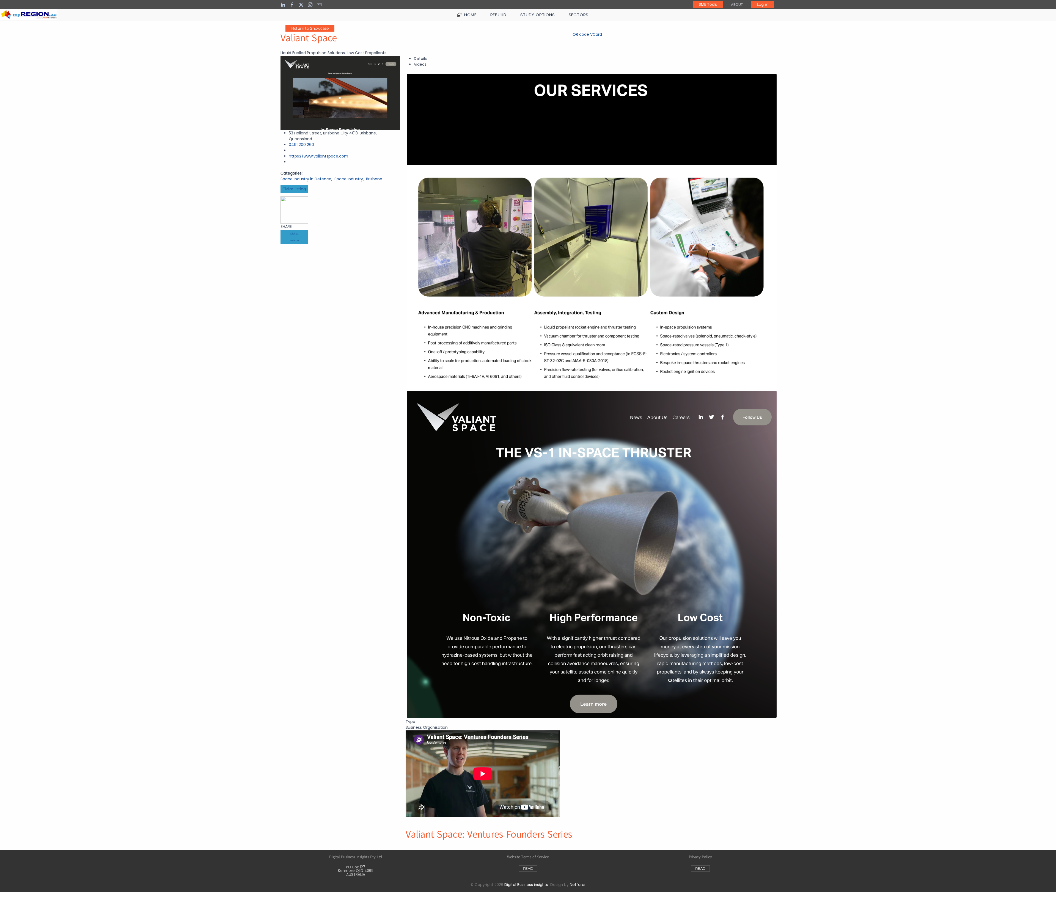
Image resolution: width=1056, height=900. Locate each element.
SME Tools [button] (708, 4)
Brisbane (374, 179)
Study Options (537, 15)
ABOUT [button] (737, 4)
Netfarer (578, 884)
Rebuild (498, 15)
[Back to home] (28, 14)
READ (528, 868)
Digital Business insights (526, 884)
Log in (762, 4)
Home (470, 15)
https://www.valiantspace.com (318, 156)
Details (420, 58)
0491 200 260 (301, 144)
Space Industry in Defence (305, 179)
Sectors (579, 15)
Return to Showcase (310, 28)
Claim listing (294, 188)
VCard (596, 34)
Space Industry (348, 179)
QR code (581, 34)
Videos (420, 64)
